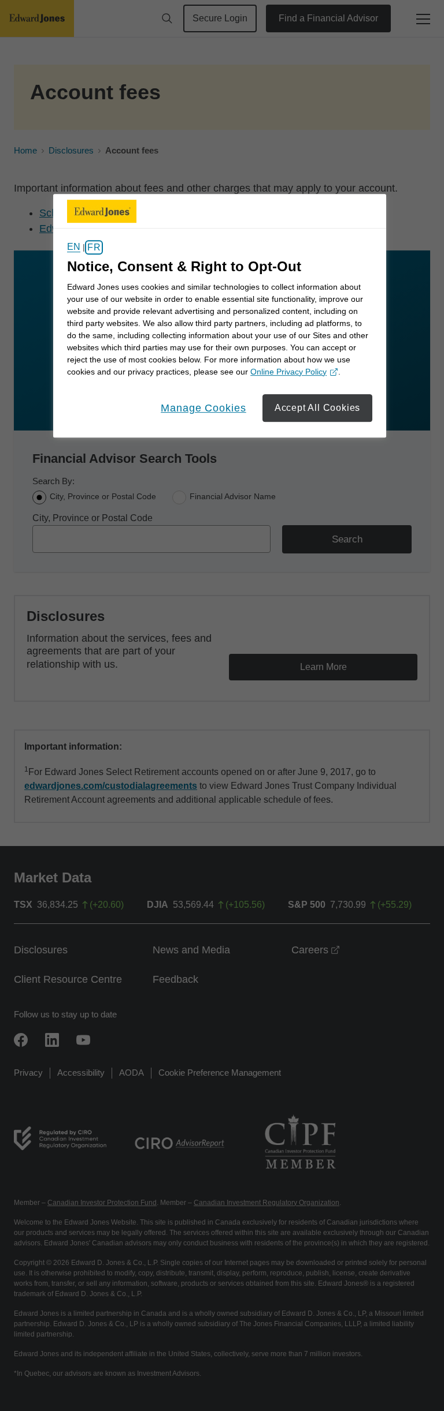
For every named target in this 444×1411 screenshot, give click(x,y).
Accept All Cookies (317, 408)
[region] (219, 315)
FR (93, 247)
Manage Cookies (203, 408)
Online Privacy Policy (292, 372)
